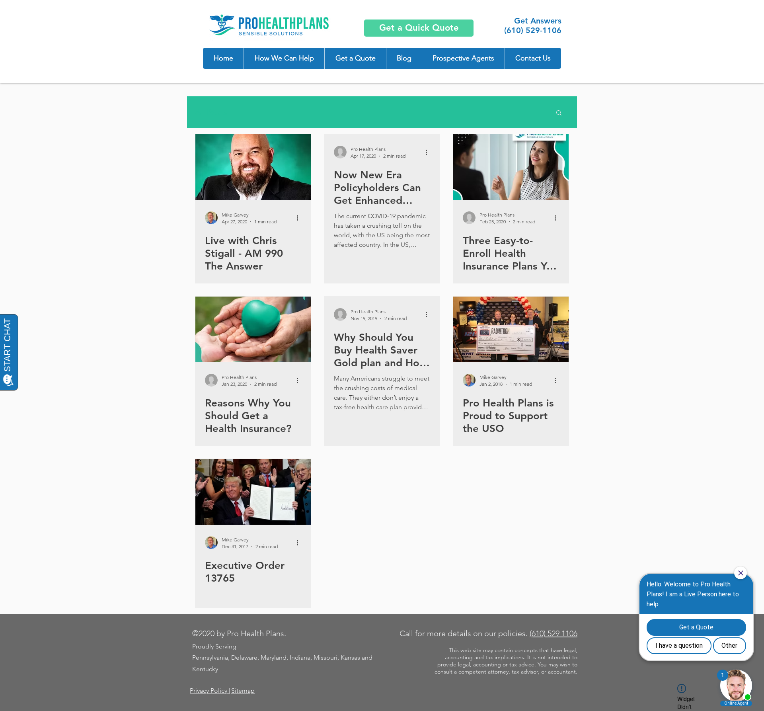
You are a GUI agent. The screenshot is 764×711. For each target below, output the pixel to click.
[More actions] (300, 218)
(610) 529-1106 (532, 30)
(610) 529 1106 (553, 633)
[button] (284, 58)
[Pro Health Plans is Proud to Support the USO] (511, 329)
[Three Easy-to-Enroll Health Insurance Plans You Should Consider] (511, 167)
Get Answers (537, 20)
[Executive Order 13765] (253, 492)
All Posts (211, 112)
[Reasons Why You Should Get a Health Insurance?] (253, 329)
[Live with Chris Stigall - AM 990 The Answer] (253, 167)
